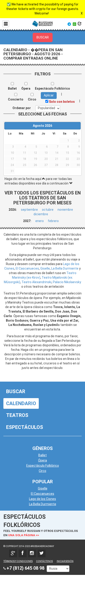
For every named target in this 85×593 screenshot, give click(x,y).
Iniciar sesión (65, 561)
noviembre (65, 209)
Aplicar (49, 95)
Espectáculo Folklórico (42, 465)
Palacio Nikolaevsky (67, 282)
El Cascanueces (27, 268)
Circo (42, 471)
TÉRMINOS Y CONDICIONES (18, 561)
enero (39, 221)
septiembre (29, 209)
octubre (47, 209)
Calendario (21, 403)
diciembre (41, 214)
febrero (53, 221)
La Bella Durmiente (64, 268)
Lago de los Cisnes (42, 499)
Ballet (42, 455)
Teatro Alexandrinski (36, 282)
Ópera (42, 460)
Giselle (45, 268)
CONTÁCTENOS (44, 561)
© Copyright (10, 546)
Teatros (17, 415)
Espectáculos (24, 427)
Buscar (15, 391)
